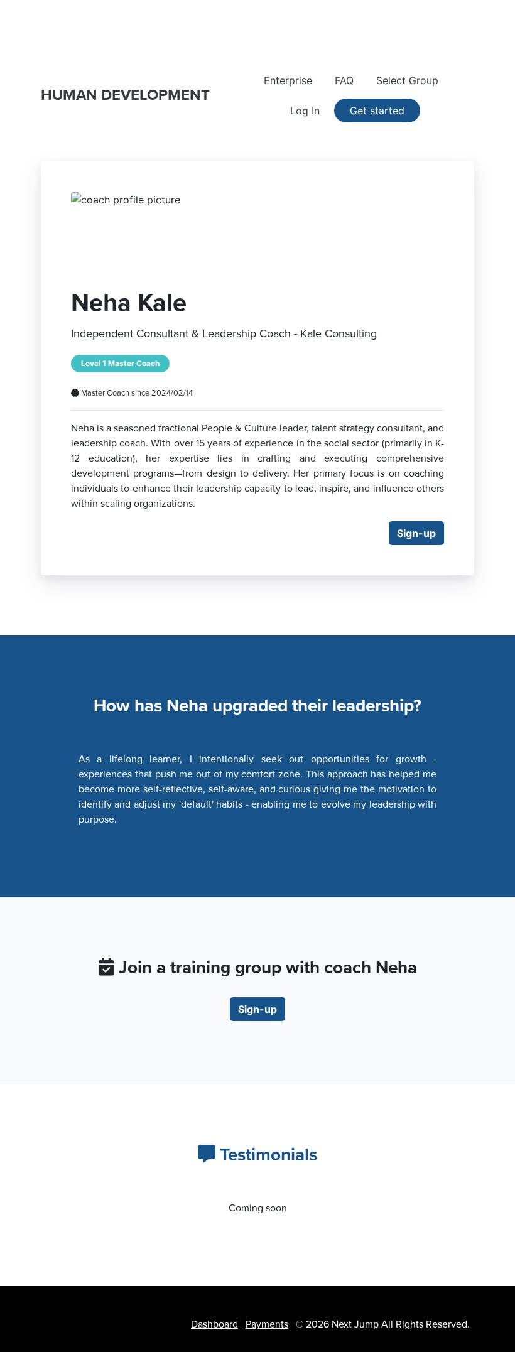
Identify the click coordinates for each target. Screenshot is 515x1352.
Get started (377, 110)
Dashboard (214, 1324)
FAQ (344, 80)
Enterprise (288, 80)
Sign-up (416, 533)
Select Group (407, 80)
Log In (305, 110)
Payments (267, 1324)
